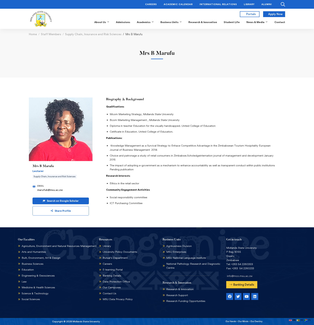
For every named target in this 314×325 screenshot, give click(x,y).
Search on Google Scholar (63, 200)
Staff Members (51, 34)
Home (33, 34)
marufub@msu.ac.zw (50, 189)
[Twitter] (238, 296)
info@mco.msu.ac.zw (239, 275)
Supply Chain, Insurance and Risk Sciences (93, 34)
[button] (241, 284)
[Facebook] (229, 296)
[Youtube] (246, 296)
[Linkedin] (254, 296)
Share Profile (63, 210)
